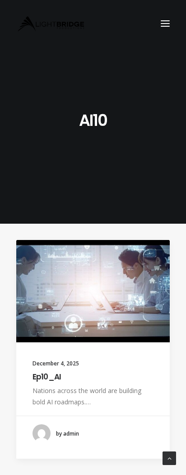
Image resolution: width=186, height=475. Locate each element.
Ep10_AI (47, 376)
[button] (165, 23)
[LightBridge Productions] (51, 23)
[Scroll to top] (169, 457)
